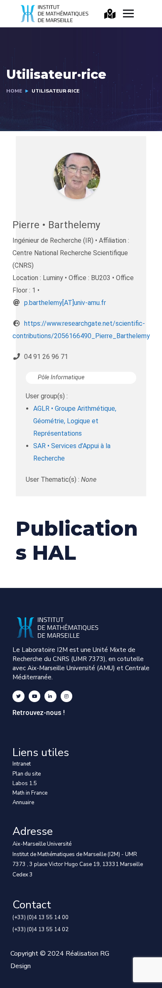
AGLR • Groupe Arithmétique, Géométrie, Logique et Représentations (74, 421)
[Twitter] (18, 696)
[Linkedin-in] (50, 696)
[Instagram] (67, 696)
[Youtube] (35, 696)
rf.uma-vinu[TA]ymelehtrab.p (65, 303)
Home (14, 91)
